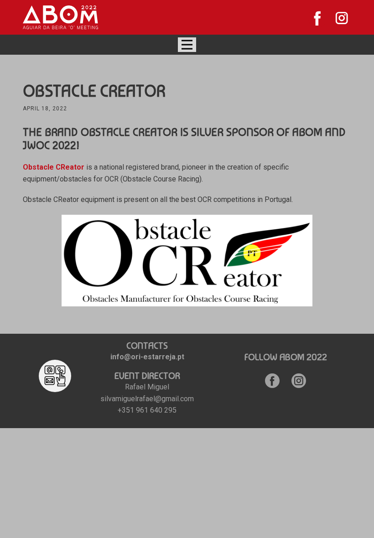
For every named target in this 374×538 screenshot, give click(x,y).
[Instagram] (342, 18)
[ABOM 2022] (60, 17)
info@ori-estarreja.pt (147, 356)
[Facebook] (317, 18)
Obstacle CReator (53, 167)
